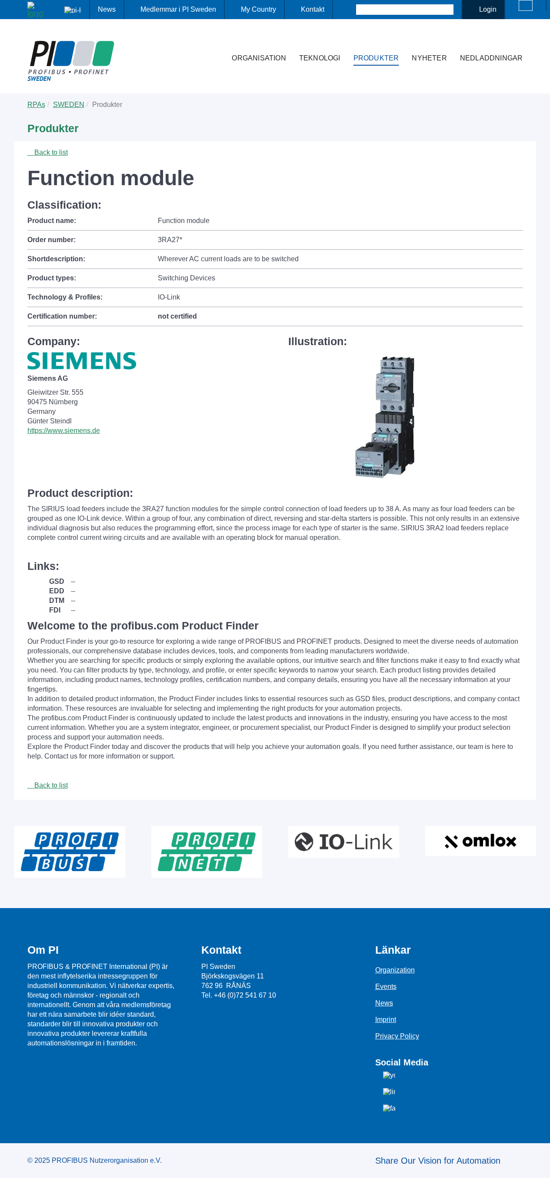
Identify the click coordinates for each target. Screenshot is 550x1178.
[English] (525, 5)
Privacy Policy (397, 1036)
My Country (258, 9)
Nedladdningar (491, 58)
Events (386, 986)
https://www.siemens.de (63, 430)
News (107, 9)
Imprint (385, 1019)
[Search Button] (348, 9)
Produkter (376, 58)
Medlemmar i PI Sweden (178, 9)
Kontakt (312, 9)
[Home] (216, 41)
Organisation (259, 58)
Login (488, 9)
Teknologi (319, 58)
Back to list (50, 152)
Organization (395, 970)
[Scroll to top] (538, 1164)
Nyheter (429, 58)
